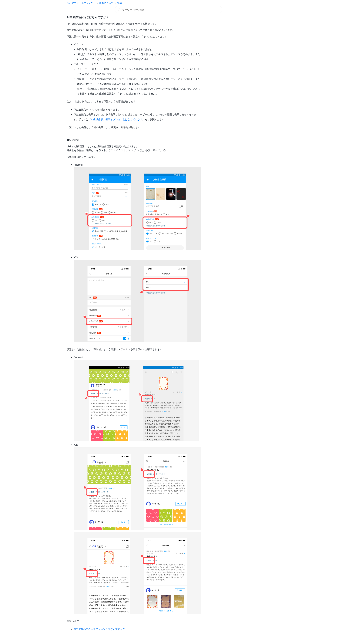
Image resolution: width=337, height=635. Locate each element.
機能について (106, 3)
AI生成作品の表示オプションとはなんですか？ (116, 119)
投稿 (119, 3)
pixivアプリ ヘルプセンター (81, 3)
